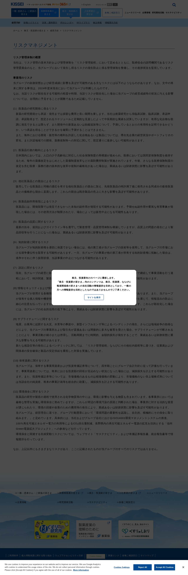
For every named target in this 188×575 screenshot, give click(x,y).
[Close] (183, 567)
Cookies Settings (122, 567)
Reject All (142, 567)
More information (81, 570)
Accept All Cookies (164, 567)
